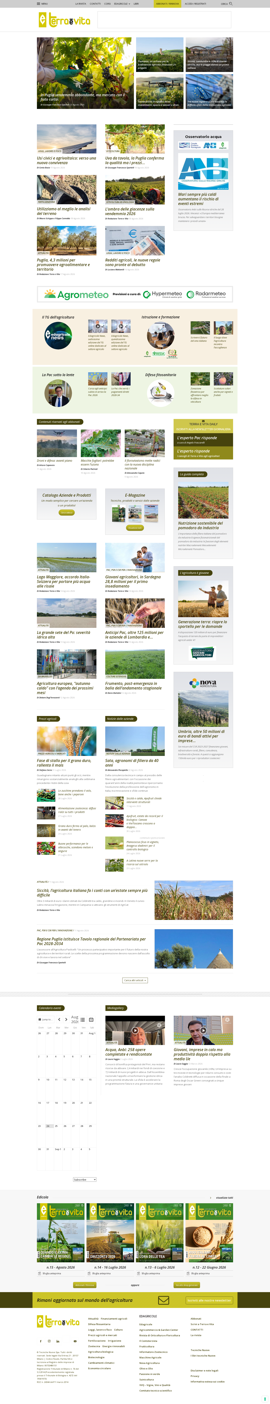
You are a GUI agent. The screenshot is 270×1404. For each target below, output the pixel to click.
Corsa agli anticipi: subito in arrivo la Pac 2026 (97, 392)
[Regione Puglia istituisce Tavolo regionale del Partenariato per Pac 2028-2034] (194, 958)
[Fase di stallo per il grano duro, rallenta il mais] (66, 741)
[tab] (82, 1020)
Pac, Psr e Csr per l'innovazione (124, 570)
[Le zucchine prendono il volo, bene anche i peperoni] (46, 795)
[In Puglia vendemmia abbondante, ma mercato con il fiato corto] (85, 73)
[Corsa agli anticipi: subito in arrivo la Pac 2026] (97, 379)
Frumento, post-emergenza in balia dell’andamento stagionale (133, 686)
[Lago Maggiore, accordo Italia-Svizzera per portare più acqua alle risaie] (66, 557)
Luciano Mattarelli (116, 269)
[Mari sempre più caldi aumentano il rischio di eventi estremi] (203, 171)
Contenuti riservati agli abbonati (59, 422)
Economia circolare (99, 1368)
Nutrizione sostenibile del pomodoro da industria (200, 525)
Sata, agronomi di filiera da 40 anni (132, 763)
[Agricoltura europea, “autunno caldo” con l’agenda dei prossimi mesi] (66, 664)
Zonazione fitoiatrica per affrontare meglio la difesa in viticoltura (199, 395)
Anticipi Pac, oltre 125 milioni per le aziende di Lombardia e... (134, 635)
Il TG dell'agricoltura (58, 317)
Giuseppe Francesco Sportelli (56, 104)
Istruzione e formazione (161, 317)
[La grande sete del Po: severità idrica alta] (66, 613)
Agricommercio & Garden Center (158, 1329)
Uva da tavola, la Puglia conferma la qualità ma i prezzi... (134, 160)
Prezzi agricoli (47, 719)
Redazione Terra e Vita (118, 218)
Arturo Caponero (47, 465)
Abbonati (196, 1318)
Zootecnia (94, 1346)
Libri (136, 3)
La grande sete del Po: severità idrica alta (63, 635)
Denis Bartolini (114, 693)
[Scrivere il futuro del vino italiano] (200, 328)
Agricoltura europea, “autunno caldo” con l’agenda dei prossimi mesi (65, 688)
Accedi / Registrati (195, 3)
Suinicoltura (146, 1379)
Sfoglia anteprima (52, 1273)
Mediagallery (115, 1008)
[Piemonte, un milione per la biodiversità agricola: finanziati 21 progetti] (159, 54)
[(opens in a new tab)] (159, 92)
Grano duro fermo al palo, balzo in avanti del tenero (77, 827)
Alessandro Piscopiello (118, 770)
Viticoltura (112, 151)
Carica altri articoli (133, 980)
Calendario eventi (50, 1008)
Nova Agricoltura (149, 1363)
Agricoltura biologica (100, 1351)
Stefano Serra (45, 770)
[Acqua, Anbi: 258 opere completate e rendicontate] (135, 1030)
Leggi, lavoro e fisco (49, 151)
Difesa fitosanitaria (160, 374)
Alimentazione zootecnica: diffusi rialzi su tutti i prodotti (77, 810)
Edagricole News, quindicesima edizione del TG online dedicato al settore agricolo (120, 342)
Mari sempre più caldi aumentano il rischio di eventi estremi (198, 199)
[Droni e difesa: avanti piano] (57, 443)
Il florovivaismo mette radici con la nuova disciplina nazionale (142, 464)
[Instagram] (49, 1341)
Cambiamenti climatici (101, 1362)
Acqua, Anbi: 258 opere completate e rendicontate (128, 1052)
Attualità (43, 253)
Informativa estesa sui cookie (208, 1381)
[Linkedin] (58, 1341)
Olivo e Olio (146, 1368)
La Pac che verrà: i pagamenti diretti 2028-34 (120, 392)
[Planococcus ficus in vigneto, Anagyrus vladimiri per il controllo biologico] (114, 843)
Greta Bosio (44, 167)
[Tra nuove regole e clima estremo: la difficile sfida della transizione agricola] (209, 92)
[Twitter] (66, 1339)
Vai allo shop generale (187, 1285)
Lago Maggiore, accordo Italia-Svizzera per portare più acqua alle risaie (63, 581)
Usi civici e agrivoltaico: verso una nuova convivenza (66, 160)
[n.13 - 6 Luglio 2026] (160, 1233)
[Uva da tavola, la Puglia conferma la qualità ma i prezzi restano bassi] (135, 139)
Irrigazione (114, 1340)
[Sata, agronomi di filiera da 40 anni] (135, 741)
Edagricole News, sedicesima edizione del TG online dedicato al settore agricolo (97, 342)
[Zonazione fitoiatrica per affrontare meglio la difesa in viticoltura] (200, 379)
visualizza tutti (224, 1197)
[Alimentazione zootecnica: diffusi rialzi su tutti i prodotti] (46, 813)
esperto (203, 456)
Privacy (195, 1376)
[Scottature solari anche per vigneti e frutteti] (223, 379)
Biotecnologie (96, 1357)
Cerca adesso (66, 512)
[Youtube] (75, 1341)
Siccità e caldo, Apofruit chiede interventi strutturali (144, 800)
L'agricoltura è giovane (194, 573)
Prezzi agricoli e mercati (52, 753)
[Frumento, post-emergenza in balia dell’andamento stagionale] (135, 664)
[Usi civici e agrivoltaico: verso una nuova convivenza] (66, 139)
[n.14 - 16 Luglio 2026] (110, 1233)
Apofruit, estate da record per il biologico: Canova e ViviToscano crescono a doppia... (145, 821)
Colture (118, 1329)
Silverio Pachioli (90, 469)
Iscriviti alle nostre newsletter (209, 1300)
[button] (227, 4)
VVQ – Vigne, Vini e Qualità (154, 1385)
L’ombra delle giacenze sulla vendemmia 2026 (129, 211)
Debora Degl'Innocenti (49, 697)
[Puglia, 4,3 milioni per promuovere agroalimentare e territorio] (66, 240)
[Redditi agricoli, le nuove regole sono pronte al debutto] (135, 240)
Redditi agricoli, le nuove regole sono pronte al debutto (132, 262)
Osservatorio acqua (203, 137)
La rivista (80, 3)
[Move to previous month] (59, 1019)
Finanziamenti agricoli (114, 1318)
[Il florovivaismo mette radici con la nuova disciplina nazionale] (145, 443)
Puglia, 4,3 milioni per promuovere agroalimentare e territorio (63, 264)
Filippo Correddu (62, 218)
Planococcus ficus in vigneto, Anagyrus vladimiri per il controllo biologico (143, 845)
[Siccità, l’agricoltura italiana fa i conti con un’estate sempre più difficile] (194, 910)
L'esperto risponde (193, 451)
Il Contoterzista (148, 1341)
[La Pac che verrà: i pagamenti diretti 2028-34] (121, 379)
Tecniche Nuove (200, 1350)
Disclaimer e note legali (204, 1370)
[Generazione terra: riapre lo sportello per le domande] (203, 599)
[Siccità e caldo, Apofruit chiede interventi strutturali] (114, 803)
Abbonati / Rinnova (167, 3)
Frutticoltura (146, 1346)
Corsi (107, 3)
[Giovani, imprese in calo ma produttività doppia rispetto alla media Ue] (203, 1030)
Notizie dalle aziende (120, 719)
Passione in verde (149, 1374)
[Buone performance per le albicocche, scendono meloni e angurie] (46, 848)
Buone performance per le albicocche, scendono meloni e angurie (75, 847)
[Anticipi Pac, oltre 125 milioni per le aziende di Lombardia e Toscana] (135, 613)
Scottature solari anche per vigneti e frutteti (223, 392)
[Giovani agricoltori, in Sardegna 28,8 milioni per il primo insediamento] (135, 557)
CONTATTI (95, 3)
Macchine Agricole (150, 1357)
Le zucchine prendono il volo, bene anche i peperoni (74, 792)
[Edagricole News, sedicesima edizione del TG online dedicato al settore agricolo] (97, 326)
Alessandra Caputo (135, 472)
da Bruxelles (45, 676)
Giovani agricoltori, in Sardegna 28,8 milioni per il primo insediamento (133, 581)
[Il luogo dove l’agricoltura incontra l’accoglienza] (223, 328)
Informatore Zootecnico (153, 1352)
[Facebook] (40, 1341)
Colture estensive (116, 676)
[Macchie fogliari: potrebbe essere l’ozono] (101, 443)
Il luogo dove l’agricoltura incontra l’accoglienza (220, 342)
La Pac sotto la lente (58, 374)
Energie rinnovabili (113, 1346)
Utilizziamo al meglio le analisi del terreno (63, 211)
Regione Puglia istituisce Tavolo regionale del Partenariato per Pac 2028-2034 (91, 941)
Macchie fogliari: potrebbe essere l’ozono (97, 462)
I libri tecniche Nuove (203, 1355)
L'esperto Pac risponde (197, 437)
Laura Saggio (114, 1059)
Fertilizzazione (46, 202)
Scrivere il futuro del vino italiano (199, 339)
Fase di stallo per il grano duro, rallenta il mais (64, 763)
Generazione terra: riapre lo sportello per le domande (202, 624)
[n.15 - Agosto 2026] (61, 1233)
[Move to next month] (66, 1019)
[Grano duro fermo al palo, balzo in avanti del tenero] (46, 830)
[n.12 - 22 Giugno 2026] (209, 1233)
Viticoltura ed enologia (120, 202)
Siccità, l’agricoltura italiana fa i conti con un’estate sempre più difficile (92, 893)
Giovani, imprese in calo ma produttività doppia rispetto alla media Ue (202, 1054)
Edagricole (120, 3)
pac (203, 443)
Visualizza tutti (135, 527)
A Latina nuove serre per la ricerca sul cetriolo (142, 862)
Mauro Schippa (46, 218)
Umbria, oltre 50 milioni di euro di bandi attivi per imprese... (201, 736)
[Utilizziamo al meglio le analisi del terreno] (66, 189)
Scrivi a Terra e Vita (202, 1324)
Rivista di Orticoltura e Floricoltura (159, 1335)
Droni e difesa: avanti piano (54, 461)
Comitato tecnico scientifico (155, 1390)
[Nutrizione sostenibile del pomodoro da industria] (203, 500)
